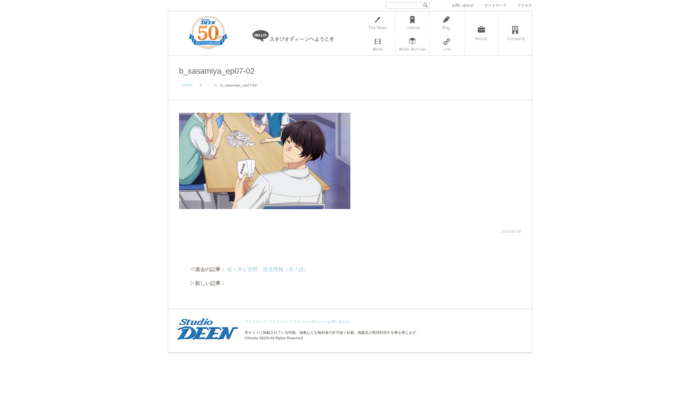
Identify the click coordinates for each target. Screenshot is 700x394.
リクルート (278, 322)
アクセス (524, 5)
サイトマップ (495, 5)
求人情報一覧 (481, 33)
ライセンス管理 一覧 (412, 22)
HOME (187, 85)
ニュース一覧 (378, 22)
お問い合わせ (463, 5)
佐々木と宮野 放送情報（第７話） (268, 269)
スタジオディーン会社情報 (515, 33)
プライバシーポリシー (307, 322)
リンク (447, 44)
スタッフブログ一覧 (447, 22)
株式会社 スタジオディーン (215, 33)
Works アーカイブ (412, 44)
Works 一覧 (378, 44)
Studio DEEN (258, 338)
